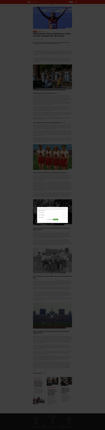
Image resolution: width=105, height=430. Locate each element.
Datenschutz (54, 221)
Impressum (50, 221)
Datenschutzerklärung (41, 210)
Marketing (42, 217)
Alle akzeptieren (56, 219)
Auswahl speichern (49, 219)
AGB (52, 221)
